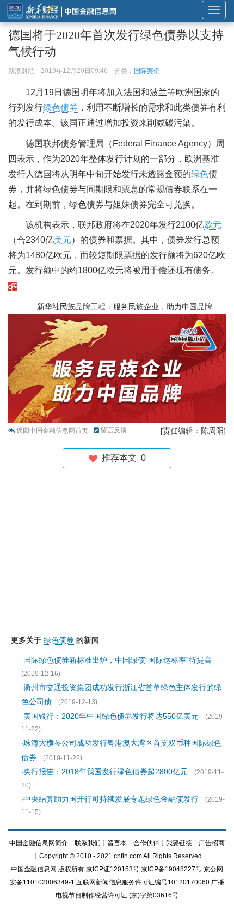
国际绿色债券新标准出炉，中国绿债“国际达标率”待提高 (117, 660)
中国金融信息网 (34, 869)
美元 (62, 240)
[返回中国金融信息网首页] (12, 285)
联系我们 (88, 843)
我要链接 (179, 843)
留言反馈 (114, 430)
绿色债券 (60, 107)
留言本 (117, 843)
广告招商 (212, 843)
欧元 (212, 224)
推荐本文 (121, 457)
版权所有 (71, 869)
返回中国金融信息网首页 (52, 431)
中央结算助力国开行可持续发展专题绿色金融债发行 (111, 799)
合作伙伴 (146, 843)
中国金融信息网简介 (38, 843)
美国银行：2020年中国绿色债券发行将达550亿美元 (111, 716)
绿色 (199, 174)
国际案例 (147, 71)
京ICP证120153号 (112, 869)
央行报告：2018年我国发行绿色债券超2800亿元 (105, 771)
